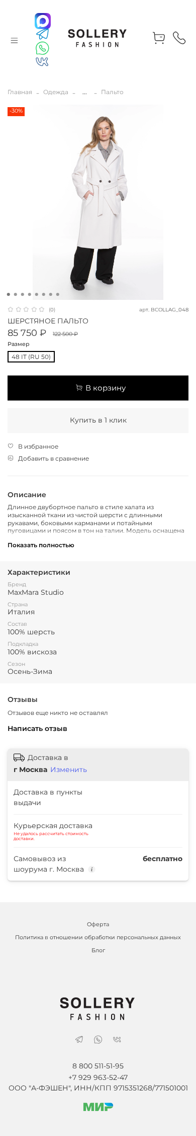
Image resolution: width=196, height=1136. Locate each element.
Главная (20, 92)
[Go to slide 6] (43, 294)
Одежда (55, 92)
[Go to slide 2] (15, 294)
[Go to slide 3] (22, 294)
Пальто (112, 92)
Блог (98, 950)
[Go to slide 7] (50, 294)
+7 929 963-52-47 (98, 1077)
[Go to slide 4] (29, 294)
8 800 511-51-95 (98, 1066)
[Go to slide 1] (8, 294)
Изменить (68, 769)
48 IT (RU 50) (31, 356)
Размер (19, 344)
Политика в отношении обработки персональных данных (98, 937)
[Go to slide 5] (36, 294)
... (84, 92)
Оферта (98, 924)
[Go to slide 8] (57, 294)
